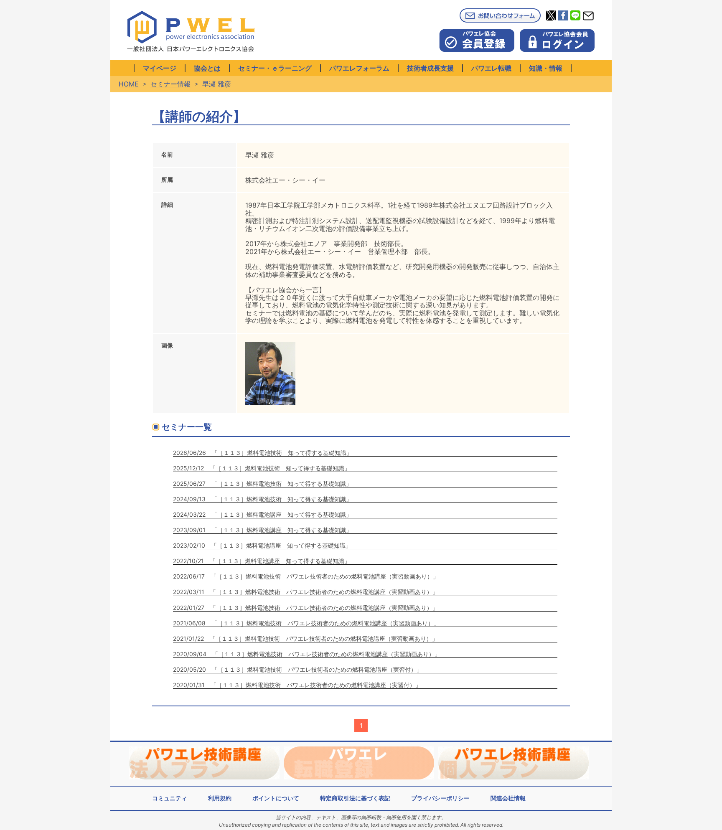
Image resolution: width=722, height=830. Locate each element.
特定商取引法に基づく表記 (355, 798)
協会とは (207, 68)
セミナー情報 (170, 84)
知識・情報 (545, 68)
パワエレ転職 (491, 68)
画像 (167, 345)
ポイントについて (275, 798)
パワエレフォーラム (359, 68)
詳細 (167, 204)
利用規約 (219, 798)
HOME (129, 84)
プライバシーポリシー (440, 798)
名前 (167, 154)
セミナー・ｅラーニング (275, 68)
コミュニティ (169, 798)
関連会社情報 (508, 798)
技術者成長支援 (430, 68)
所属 (167, 179)
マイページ (159, 68)
